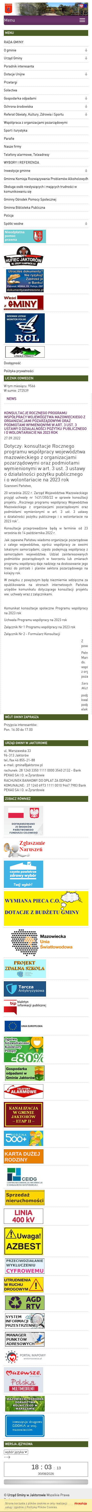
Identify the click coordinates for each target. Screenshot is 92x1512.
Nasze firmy (12, 146)
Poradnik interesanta (19, 66)
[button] (86, 51)
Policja (9, 215)
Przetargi (10, 82)
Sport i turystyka (15, 130)
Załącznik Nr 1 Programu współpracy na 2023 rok (39, 627)
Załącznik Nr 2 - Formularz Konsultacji (32, 634)
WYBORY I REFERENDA (21, 162)
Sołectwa (10, 90)
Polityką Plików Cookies (42, 1507)
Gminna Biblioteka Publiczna (24, 207)
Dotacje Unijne (14, 74)
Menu (9, 20)
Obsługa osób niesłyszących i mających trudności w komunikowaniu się (40, 189)
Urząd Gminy (13, 58)
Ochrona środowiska (18, 106)
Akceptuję (80, 1503)
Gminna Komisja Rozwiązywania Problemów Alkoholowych (46, 179)
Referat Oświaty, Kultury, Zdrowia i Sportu (34, 114)
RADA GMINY (14, 42)
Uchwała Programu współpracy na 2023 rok (35, 620)
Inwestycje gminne (17, 171)
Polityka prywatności (18, 371)
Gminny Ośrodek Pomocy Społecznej (30, 199)
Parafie (9, 139)
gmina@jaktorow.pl (29, 765)
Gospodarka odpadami (20, 98)
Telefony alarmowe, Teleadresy (26, 155)
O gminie (10, 50)
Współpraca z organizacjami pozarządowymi (35, 122)
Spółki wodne (13, 224)
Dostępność (12, 363)
